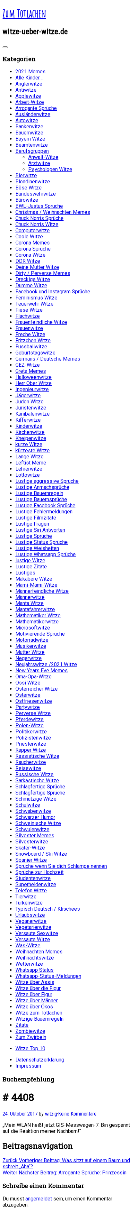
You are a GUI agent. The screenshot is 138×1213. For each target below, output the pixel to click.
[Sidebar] (5, 47)
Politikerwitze (31, 732)
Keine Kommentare (77, 1114)
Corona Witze (30, 255)
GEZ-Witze (27, 365)
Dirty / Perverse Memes (42, 273)
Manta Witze (29, 603)
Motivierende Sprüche (40, 634)
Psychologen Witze (50, 169)
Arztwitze (39, 163)
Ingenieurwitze (32, 389)
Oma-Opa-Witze (33, 677)
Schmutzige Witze (35, 799)
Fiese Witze (29, 310)
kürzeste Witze (32, 450)
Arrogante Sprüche (36, 108)
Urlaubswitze (30, 915)
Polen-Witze (29, 725)
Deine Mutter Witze (37, 267)
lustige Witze (30, 560)
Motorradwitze (31, 640)
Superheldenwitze (35, 884)
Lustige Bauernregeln (39, 493)
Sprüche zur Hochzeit (39, 872)
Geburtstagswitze (35, 353)
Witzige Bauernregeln (39, 1019)
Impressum (28, 1066)
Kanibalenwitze (32, 414)
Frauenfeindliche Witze (41, 322)
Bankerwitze (29, 127)
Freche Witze (30, 334)
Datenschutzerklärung (39, 1060)
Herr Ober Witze (33, 383)
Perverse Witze (33, 713)
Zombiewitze (30, 1031)
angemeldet (38, 1199)
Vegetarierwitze (33, 927)
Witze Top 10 (30, 1048)
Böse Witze (28, 188)
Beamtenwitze (31, 145)
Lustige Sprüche (33, 536)
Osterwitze (27, 695)
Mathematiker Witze (38, 615)
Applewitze (28, 96)
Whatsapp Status (34, 970)
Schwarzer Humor (35, 817)
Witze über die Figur (38, 988)
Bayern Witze (30, 139)
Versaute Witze (32, 939)
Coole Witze (29, 237)
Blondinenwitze (32, 182)
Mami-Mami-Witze (36, 585)
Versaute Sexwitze (36, 933)
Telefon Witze (31, 890)
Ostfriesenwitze (33, 701)
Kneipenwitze (30, 438)
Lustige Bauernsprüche (41, 499)
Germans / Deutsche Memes (47, 359)
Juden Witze (29, 402)
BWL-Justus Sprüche (39, 206)
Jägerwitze (28, 395)
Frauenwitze (29, 328)
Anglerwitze (28, 84)
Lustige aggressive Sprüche (47, 481)
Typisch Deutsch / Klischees (47, 909)
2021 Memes (30, 72)
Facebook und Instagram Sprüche (52, 292)
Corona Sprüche (33, 249)
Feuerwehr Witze (34, 304)
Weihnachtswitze (34, 958)
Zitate (22, 1025)
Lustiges (25, 573)
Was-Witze (27, 945)
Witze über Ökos (34, 1007)
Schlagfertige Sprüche (40, 787)
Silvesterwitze (31, 842)
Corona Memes (32, 243)
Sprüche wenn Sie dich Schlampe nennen (61, 866)
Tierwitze (26, 897)
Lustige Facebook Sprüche (45, 505)
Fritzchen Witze (33, 340)
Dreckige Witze (32, 279)
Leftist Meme (30, 463)
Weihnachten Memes (39, 952)
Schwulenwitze (32, 829)
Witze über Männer (36, 1000)
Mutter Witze (30, 652)
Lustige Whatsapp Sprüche (45, 554)
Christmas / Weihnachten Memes (52, 212)
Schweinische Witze (38, 823)
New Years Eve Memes (41, 670)
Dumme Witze (31, 285)
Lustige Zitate (31, 567)
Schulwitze (27, 805)
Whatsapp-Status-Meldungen (48, 976)
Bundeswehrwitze (35, 194)
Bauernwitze (29, 133)
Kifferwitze (28, 420)
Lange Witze (29, 457)
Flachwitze (27, 316)
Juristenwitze (30, 408)
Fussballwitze (31, 347)
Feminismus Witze (36, 298)
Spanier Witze (31, 860)
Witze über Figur (33, 994)
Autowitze (26, 120)
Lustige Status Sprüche (41, 542)
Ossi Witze (27, 683)
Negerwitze (28, 658)
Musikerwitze (30, 646)
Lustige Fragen (32, 524)
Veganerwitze (31, 921)
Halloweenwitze (33, 377)
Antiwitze (26, 90)
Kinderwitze (28, 426)
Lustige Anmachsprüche (42, 487)
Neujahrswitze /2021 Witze (46, 664)
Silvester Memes (34, 835)
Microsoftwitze (32, 628)
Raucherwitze (30, 762)
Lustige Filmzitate (35, 518)
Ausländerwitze (32, 114)
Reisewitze (28, 768)
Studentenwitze (33, 878)
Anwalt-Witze (43, 157)
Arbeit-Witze (29, 102)
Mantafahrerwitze (35, 609)
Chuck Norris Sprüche (39, 218)
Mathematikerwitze (37, 622)
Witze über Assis (34, 982)
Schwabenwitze (33, 811)
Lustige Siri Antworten (40, 530)
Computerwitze (32, 230)
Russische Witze (34, 774)
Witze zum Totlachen (38, 1013)
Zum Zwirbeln (30, 1037)
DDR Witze (27, 261)
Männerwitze (30, 597)
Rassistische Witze (37, 756)
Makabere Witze (33, 579)
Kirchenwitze (30, 432)
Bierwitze (26, 175)
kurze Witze (28, 444)
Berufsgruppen (32, 151)
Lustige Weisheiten (37, 548)
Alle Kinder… (29, 78)
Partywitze (27, 707)
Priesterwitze (30, 744)
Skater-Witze (30, 848)
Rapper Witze (30, 750)
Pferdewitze (29, 719)
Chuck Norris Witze (36, 224)
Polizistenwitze (33, 738)
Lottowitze (27, 475)
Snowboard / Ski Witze (41, 854)
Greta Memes (30, 371)
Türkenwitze (29, 903)
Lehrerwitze (28, 469)
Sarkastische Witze (37, 780)
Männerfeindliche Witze (42, 591)
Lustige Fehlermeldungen (44, 512)
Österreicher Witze (36, 689)
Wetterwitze (29, 964)
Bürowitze (26, 200)
